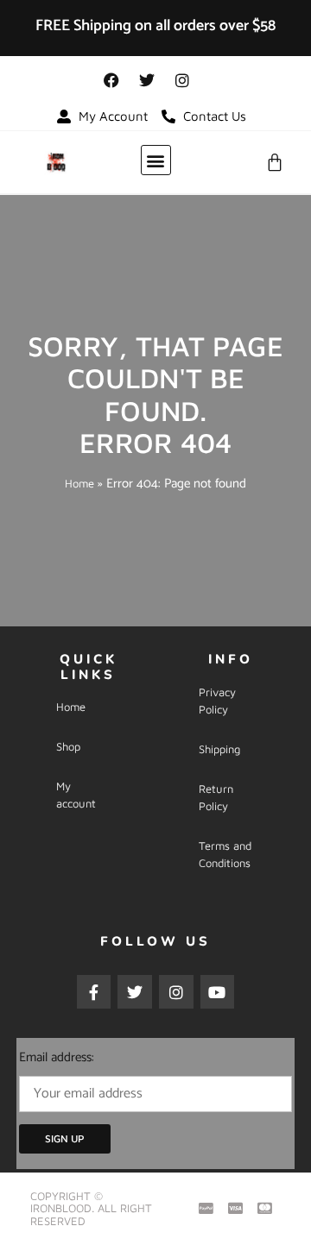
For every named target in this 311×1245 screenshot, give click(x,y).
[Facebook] (111, 80)
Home (79, 483)
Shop (68, 746)
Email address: (56, 1057)
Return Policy (216, 797)
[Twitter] (146, 80)
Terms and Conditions (225, 854)
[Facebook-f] (94, 992)
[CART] (274, 162)
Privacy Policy (217, 700)
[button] (156, 160)
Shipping (219, 749)
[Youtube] (217, 992)
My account (76, 794)
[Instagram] (182, 80)
